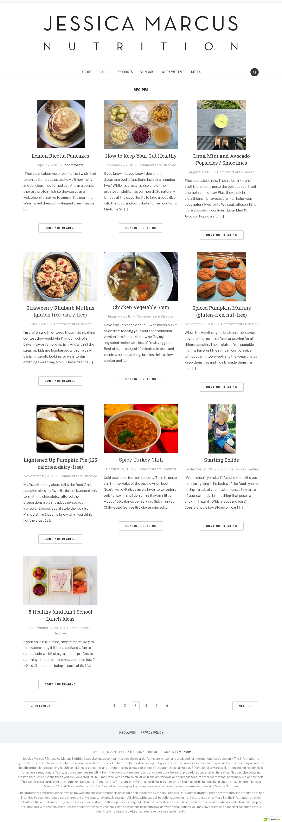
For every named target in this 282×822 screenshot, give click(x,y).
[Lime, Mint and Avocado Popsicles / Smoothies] (221, 124)
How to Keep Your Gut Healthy (141, 155)
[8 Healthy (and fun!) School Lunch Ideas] (60, 580)
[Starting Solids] (222, 428)
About (87, 72)
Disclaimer (127, 733)
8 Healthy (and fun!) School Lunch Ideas (60, 615)
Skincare (147, 72)
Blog (103, 72)
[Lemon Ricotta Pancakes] (60, 124)
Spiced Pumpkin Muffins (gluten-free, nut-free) (221, 311)
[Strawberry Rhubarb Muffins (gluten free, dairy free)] (60, 276)
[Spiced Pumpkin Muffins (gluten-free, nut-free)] (221, 277)
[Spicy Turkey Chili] (141, 428)
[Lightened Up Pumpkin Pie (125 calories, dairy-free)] (60, 428)
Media (196, 72)
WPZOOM (185, 752)
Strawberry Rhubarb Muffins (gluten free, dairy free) (60, 311)
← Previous (41, 705)
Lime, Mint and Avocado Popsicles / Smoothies (221, 159)
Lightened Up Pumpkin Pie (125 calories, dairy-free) (60, 463)
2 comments (73, 165)
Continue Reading (60, 228)
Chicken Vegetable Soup (141, 307)
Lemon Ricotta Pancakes (60, 155)
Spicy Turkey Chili (141, 459)
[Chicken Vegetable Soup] (141, 276)
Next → (245, 705)
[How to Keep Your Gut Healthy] (141, 124)
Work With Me (172, 72)
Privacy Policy (151, 733)
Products (125, 72)
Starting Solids (221, 460)
